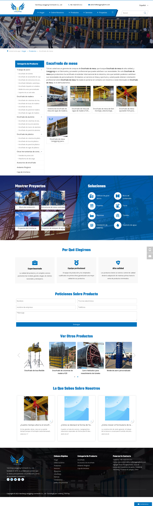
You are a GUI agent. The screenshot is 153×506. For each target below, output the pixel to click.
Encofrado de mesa (25, 107)
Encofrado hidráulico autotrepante (30, 83)
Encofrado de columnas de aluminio (31, 121)
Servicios (88, 12)
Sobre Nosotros (57, 12)
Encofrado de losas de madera (29, 103)
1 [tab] (75, 377)
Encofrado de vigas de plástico (29, 148)
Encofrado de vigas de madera (29, 113)
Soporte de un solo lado (27, 92)
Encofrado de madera (25, 96)
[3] (53, 219)
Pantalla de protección (26, 155)
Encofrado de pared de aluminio (29, 130)
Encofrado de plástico (25, 134)
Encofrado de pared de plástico (29, 144)
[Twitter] (15, 479)
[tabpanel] (34, 358)
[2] (27, 219)
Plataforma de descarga (27, 159)
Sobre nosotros (59, 463)
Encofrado (81, 460)
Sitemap (67, 494)
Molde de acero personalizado (29, 89)
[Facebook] (8, 479)
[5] (53, 198)
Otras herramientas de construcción (30, 151)
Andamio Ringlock (24, 167)
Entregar (76, 324)
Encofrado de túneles (26, 74)
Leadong (60, 494)
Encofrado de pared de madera (29, 110)
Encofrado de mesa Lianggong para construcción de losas (57, 140)
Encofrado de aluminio (25, 117)
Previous (19, 355)
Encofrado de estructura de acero (30, 80)
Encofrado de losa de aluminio (29, 124)
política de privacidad (61, 483)
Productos (75, 12)
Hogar (41, 12)
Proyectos (103, 12)
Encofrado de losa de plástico (29, 141)
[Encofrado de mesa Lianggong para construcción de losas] (57, 126)
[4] (27, 198)
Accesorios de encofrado (26, 162)
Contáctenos (58, 480)
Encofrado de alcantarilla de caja (29, 77)
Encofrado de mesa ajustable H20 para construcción (126, 110)
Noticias (56, 477)
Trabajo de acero (23, 70)
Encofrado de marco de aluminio (30, 127)
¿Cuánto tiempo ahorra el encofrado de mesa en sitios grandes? (49, 425)
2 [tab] (78, 377)
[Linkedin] (11, 479)
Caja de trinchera (23, 172)
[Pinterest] (19, 479)
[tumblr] (22, 479)
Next (134, 355)
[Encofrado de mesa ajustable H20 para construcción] (126, 96)
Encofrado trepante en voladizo (29, 86)
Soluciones (57, 474)
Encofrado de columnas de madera (30, 100)
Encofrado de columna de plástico (30, 138)
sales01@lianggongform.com (100, 5)
